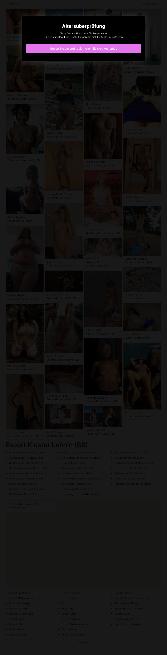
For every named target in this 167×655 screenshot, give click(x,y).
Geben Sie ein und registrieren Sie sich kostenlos (83, 48)
